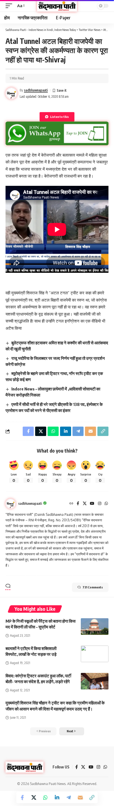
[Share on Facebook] (22, 797)
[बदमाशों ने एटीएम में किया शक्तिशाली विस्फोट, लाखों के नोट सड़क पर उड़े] (94, 654)
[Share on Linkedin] (57, 797)
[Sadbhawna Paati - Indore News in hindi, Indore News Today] (57, 6)
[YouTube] (92, 503)
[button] (10, 5)
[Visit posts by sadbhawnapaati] (10, 504)
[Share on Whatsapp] (45, 797)
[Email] (80, 797)
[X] (84, 503)
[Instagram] (99, 503)
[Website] (71, 503)
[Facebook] (78, 503)
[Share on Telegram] (68, 797)
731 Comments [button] (92, 587)
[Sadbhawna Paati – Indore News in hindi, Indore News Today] (24, 767)
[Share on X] (34, 797)
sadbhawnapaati (36, 90)
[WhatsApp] (106, 503)
